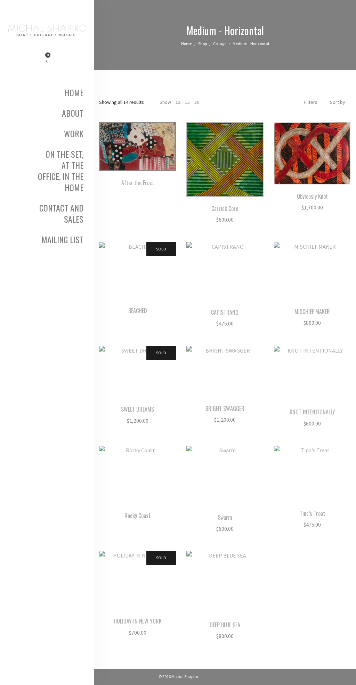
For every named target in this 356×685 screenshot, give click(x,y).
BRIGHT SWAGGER (224, 408)
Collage (219, 43)
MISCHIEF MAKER (312, 311)
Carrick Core (224, 208)
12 (178, 102)
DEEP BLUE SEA (225, 625)
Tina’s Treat (312, 513)
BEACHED (137, 310)
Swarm (225, 517)
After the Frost (137, 183)
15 (187, 102)
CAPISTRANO (224, 312)
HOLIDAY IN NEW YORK (138, 621)
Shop (202, 43)
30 (196, 102)
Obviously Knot (312, 196)
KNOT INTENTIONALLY (312, 412)
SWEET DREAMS (137, 409)
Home (186, 43)
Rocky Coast (137, 515)
